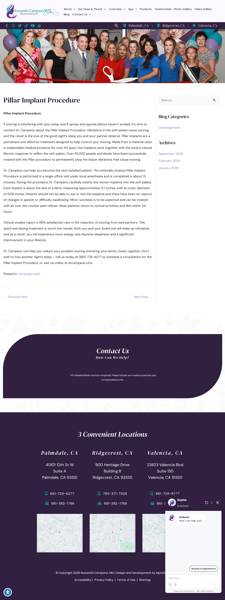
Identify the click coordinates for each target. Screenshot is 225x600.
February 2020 (169, 161)
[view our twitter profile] (19, 25)
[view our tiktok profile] (26, 25)
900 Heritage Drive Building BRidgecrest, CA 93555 (112, 471)
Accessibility (82, 580)
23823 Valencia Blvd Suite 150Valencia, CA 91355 (165, 471)
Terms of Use (126, 580)
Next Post (143, 297)
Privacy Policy (104, 580)
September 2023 (171, 154)
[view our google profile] (39, 25)
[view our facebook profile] (6, 25)
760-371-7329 (115, 493)
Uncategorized (29, 274)
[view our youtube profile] (32, 25)
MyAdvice (162, 573)
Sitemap (144, 580)
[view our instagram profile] (13, 25)
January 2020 (169, 168)
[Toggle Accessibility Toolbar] (8, 592)
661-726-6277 (62, 493)
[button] (74, 9)
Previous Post (15, 297)
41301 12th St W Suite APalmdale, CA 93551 (59, 471)
